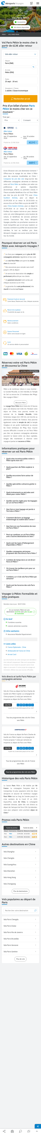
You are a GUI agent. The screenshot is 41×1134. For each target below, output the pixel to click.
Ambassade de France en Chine (19, 651)
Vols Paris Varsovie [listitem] (11, 945)
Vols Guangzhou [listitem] (10, 864)
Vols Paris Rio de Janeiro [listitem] (13, 932)
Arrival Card (12, 654)
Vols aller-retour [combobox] (11, 54)
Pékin (16, 184)
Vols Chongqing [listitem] (10, 884)
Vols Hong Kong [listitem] (10, 877)
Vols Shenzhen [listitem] (9, 871)
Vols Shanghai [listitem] (9, 852)
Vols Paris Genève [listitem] (11, 952)
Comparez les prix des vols (14, 179)
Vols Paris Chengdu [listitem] (11, 919)
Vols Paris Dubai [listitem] (10, 926)
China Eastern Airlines (16, 206)
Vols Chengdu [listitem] (9, 858)
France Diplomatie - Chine (17, 647)
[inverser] (33, 67)
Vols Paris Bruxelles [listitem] (11, 939)
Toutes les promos (11, 828)
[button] (20, 22)
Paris (12, 184)
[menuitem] (12, 3)
